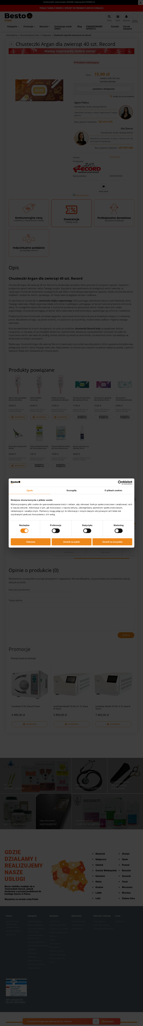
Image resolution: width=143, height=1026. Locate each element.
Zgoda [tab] (30, 490)
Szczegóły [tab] (71, 490)
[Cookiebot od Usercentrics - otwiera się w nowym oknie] (120, 482)
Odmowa (30, 542)
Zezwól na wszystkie (112, 542)
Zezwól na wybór (71, 542)
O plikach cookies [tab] (113, 490)
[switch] (56, 530)
